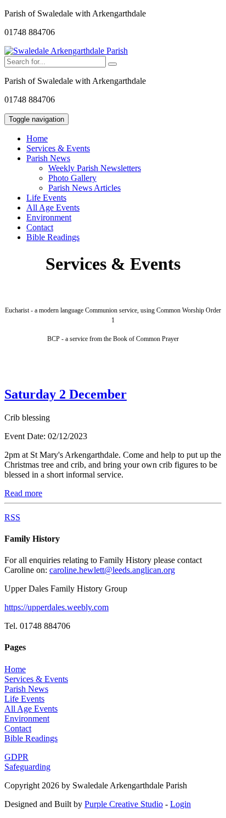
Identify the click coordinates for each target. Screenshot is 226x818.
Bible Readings (53, 237)
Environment (48, 217)
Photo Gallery (72, 178)
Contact (39, 227)
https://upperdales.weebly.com (56, 607)
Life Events (46, 197)
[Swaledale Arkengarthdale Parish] (66, 50)
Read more (23, 493)
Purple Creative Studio (123, 804)
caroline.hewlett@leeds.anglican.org (112, 570)
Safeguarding (27, 766)
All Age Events (53, 207)
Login (180, 804)
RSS (12, 517)
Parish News (26, 689)
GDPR (16, 757)
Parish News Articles (84, 187)
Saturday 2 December (65, 394)
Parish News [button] (48, 158)
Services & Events (58, 148)
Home (37, 138)
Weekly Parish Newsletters (94, 168)
